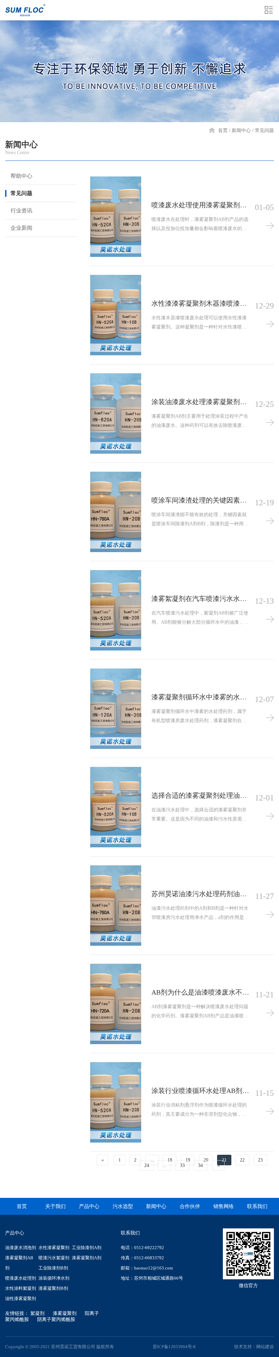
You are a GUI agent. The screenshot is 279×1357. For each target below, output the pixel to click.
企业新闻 (21, 228)
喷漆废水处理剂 (20, 1278)
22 (242, 1160)
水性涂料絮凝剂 (20, 1288)
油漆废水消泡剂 (20, 1247)
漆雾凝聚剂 (65, 1313)
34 (200, 1165)
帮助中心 (21, 176)
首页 (223, 130)
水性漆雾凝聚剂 (53, 1247)
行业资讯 (21, 210)
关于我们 (55, 1206)
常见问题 (264, 130)
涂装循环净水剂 (53, 1278)
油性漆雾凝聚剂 (20, 1298)
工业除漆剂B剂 (53, 1267)
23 (260, 1160)
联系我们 (257, 1206)
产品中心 (89, 1206)
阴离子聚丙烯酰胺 (56, 1319)
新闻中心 (241, 130)
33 (182, 1165)
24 (146, 1165)
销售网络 (223, 1206)
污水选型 (123, 1206)
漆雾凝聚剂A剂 (86, 1257)
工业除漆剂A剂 (86, 1247)
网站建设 (265, 1346)
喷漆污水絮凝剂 (53, 1257)
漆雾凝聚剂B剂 (53, 1288)
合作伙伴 (190, 1206)
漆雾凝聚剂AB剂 (19, 1262)
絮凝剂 (37, 1313)
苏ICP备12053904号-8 (174, 1346)
